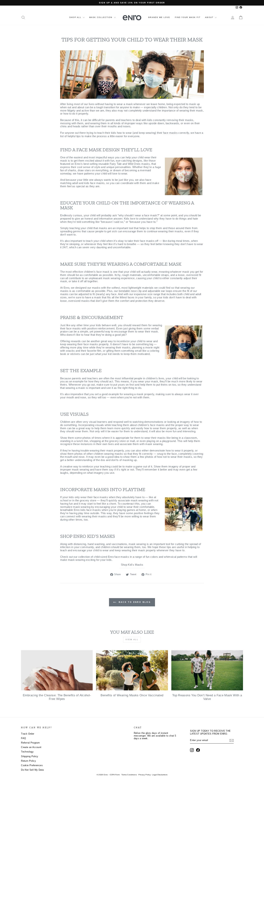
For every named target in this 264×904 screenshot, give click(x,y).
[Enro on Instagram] (192, 750)
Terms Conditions (129, 775)
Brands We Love (159, 17)
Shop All (75, 17)
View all (132, 639)
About (209, 17)
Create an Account (31, 747)
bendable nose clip (130, 291)
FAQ (23, 738)
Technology (27, 752)
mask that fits (102, 297)
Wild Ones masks (139, 163)
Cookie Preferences (32, 765)
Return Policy (28, 761)
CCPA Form (115, 775)
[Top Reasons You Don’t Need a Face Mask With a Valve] (207, 670)
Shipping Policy (29, 756)
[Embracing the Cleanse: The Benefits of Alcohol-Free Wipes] (57, 670)
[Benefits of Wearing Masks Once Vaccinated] (132, 670)
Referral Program (30, 743)
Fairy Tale (116, 163)
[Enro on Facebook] (198, 750)
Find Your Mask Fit (188, 17)
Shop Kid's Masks (132, 564)
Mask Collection (101, 17)
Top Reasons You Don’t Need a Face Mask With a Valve (207, 697)
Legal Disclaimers (159, 775)
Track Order (27, 734)
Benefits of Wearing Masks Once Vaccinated (132, 695)
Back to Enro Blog (134, 602)
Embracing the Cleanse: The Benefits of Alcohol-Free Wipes (57, 697)
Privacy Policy (144, 775)
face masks (170, 132)
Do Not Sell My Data (32, 770)
